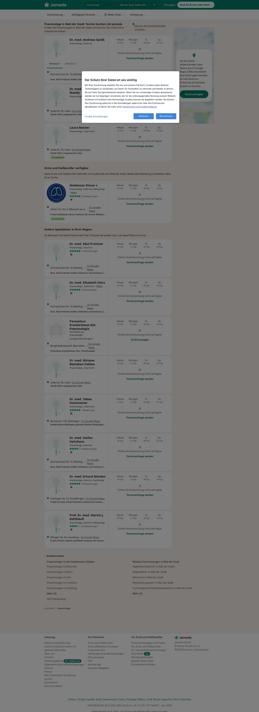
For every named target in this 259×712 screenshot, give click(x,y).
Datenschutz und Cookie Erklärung (140, 106)
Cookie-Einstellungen (96, 116)
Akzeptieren (166, 116)
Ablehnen (144, 116)
